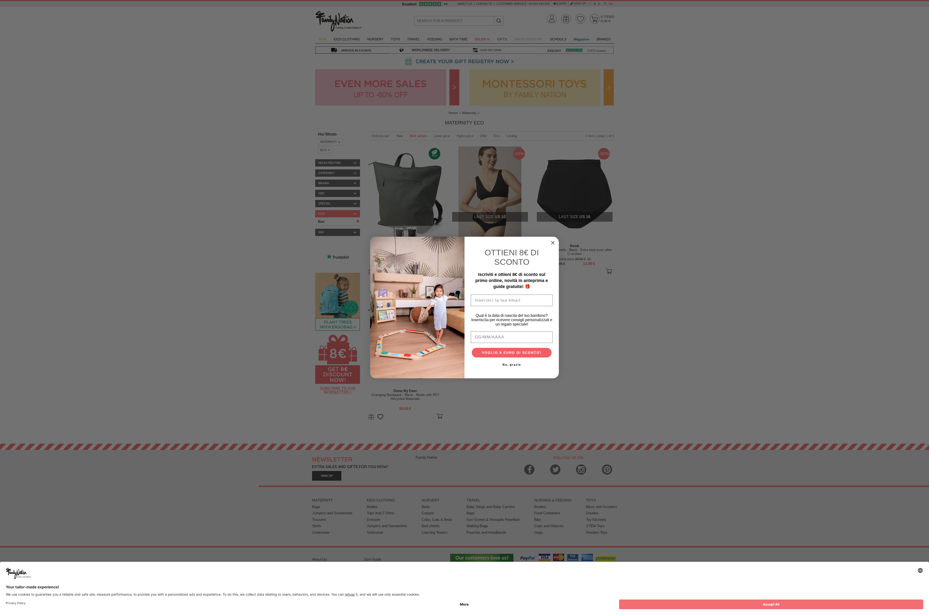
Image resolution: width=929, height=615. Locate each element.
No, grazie (511, 364)
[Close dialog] (552, 242)
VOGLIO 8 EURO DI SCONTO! (511, 353)
